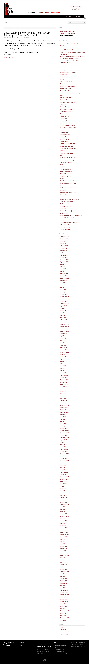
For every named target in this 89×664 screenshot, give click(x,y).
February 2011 (64, 400)
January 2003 (63, 527)
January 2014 (63, 322)
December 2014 (64, 296)
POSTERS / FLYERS (65, 174)
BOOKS (62, 95)
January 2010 (63, 428)
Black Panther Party (65, 90)
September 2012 (64, 359)
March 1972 (63, 615)
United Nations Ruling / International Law (71, 215)
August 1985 (63, 583)
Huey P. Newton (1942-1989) (68, 127)
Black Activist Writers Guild (67, 31)
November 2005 (64, 516)
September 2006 (64, 504)
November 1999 (64, 534)
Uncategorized (64, 213)
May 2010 (62, 419)
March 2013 (63, 345)
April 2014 (62, 315)
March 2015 (63, 289)
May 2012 (62, 368)
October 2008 (63, 458)
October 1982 (63, 597)
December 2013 (64, 324)
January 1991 (63, 546)
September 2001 (64, 532)
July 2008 (62, 463)
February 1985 (64, 590)
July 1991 (62, 541)
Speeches (62, 197)
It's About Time (64, 137)
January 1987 (63, 569)
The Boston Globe (65, 204)
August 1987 (63, 564)
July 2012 (62, 363)
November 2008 (64, 456)
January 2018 (63, 248)
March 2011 (63, 398)
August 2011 (63, 386)
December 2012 (64, 352)
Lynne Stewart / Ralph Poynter (68, 148)
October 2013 (63, 329)
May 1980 (62, 608)
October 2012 (63, 356)
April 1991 (62, 544)
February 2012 (64, 375)
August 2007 (63, 483)
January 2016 (63, 276)
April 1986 (62, 576)
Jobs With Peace (64, 139)
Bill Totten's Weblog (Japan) (67, 86)
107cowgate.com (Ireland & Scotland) (70, 70)
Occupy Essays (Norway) (67, 160)
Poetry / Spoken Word (66, 171)
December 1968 (64, 617)
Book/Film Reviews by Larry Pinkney (70, 93)
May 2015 (62, 285)
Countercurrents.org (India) (67, 109)
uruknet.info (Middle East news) (68, 217)
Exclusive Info (63, 118)
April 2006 (62, 509)
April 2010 (62, 421)
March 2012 (63, 373)
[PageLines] (44, 661)
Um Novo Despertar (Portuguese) (69, 211)
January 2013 (63, 349)
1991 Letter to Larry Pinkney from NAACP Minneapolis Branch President (27, 34)
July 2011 (62, 389)
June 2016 (63, 269)
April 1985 (62, 587)
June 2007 (63, 488)
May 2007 (62, 490)
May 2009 (62, 444)
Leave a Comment (25, 37)
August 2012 (63, 361)
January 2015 (63, 294)
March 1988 (63, 562)
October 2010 (63, 409)
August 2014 (63, 306)
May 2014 (62, 313)
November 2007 (64, 479)
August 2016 (63, 264)
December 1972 (64, 611)
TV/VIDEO (63, 208)
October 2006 (63, 502)
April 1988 (62, 560)
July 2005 (62, 518)
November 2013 (64, 326)
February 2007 (64, 497)
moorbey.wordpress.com (66, 153)
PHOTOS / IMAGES (65, 169)
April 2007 (62, 493)
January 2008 (63, 474)
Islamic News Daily (65, 134)
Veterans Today (64, 220)
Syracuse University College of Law (69, 199)
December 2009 (64, 430)
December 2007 (64, 477)
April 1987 (62, 567)
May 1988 (62, 557)
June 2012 (63, 366)
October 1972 (63, 613)
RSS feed (58, 655)
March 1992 (63, 539)
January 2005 (63, 520)
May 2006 (62, 507)
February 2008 (64, 472)
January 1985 (63, 592)
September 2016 (64, 262)
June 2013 (63, 338)
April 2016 (62, 271)
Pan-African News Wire (66, 162)
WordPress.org (64, 634)
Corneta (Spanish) (65, 107)
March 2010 (63, 423)
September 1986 (64, 571)
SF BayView (63, 190)
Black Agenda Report (65, 88)
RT (61, 185)
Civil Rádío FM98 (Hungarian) (68, 102)
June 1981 (63, 604)
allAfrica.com (63, 74)
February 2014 (64, 319)
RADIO (62, 178)
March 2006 (63, 511)
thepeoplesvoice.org (65, 206)
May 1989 (62, 553)
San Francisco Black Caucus (68, 187)
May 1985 (62, 585)
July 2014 (62, 308)
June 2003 (63, 525)
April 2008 (62, 470)
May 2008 (62, 467)
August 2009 (63, 440)
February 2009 (64, 449)
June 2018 (63, 243)
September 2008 (64, 460)
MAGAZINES (63, 150)
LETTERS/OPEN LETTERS (67, 144)
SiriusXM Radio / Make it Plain (68, 192)
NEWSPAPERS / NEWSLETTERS (69, 157)
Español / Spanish (65, 116)
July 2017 (62, 252)
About (6, 22)
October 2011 (63, 382)
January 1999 (63, 537)
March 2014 (63, 317)
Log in (61, 627)
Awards (62, 79)
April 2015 (62, 287)
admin (7, 37)
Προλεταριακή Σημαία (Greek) (68, 227)
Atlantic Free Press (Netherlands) (69, 76)
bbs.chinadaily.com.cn (66, 81)
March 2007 (63, 495)
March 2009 (63, 447)
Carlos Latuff (63, 100)
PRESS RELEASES (65, 176)
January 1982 (63, 599)
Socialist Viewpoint (65, 194)
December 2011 (64, 380)
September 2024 (64, 236)
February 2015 (64, 292)
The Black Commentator (66, 201)
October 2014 (63, 301)
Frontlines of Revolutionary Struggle (70, 120)
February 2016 (64, 273)
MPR (61, 155)
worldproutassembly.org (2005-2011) (70, 222)
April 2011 (62, 396)
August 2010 (63, 414)
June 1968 (63, 620)
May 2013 (62, 340)
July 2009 (62, 442)
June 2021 (63, 241)
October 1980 (63, 606)
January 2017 (63, 257)
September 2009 (64, 437)
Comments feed (64, 632)
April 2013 (62, 343)
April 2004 (62, 523)
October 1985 (63, 580)
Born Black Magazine (66, 97)
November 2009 (64, 433)
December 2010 (64, 405)
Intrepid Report (64, 132)
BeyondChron (63, 83)
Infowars (62, 130)
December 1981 (64, 601)
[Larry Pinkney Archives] (44, 18)
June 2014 (63, 310)
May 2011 (62, 393)
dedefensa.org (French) (66, 111)
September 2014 (64, 303)
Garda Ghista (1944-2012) (67, 123)
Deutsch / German (65, 114)
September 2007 (64, 481)
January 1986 (63, 578)
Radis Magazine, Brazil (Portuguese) (70, 180)
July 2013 (62, 336)
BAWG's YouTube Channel (67, 33)
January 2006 (63, 513)
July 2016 (62, 266)
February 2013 (64, 347)
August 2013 (63, 333)
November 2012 (64, 354)
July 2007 (62, 486)
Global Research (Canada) (67, 125)
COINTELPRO (64, 104)
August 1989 (63, 548)
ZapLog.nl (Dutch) (65, 224)
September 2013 (64, 331)
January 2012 (63, 377)
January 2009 (63, 451)
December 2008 (64, 453)
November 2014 (64, 299)
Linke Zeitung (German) (66, 146)
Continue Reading (10, 57)
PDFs (61, 164)
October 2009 (63, 435)
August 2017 (63, 250)
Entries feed (63, 629)
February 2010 (64, 426)
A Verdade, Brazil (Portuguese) (68, 72)
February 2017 (64, 255)
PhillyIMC (62, 167)
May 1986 (62, 574)
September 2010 (64, 412)
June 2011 (63, 391)
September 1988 (64, 555)
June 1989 (63, 550)
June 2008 (63, 465)
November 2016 (64, 259)
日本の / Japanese (65, 229)
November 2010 (64, 407)
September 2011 (64, 384)
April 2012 (62, 370)
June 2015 (63, 282)
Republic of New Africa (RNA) (68, 183)
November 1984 (64, 594)
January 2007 (63, 500)
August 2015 (63, 280)
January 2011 (63, 403)
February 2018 (64, 245)
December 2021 (64, 239)
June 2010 (63, 416)
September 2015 (64, 278)
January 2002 (63, 530)
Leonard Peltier (64, 141)
